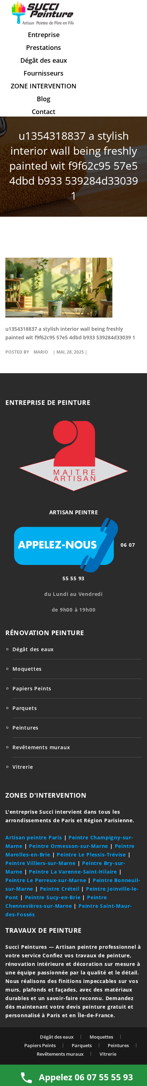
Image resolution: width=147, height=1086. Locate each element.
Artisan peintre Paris (33, 837)
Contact (43, 111)
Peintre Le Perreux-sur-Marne (45, 880)
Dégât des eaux (43, 60)
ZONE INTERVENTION (43, 86)
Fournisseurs (44, 73)
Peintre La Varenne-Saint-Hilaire (73, 871)
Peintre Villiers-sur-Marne (40, 863)
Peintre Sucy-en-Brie (53, 897)
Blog (43, 98)
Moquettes (27, 668)
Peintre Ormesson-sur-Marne (68, 846)
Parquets (24, 708)
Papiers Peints (31, 688)
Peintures (25, 727)
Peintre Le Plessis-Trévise (91, 854)
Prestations (43, 47)
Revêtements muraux (41, 747)
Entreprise (44, 34)
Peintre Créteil (60, 888)
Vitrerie (22, 766)
